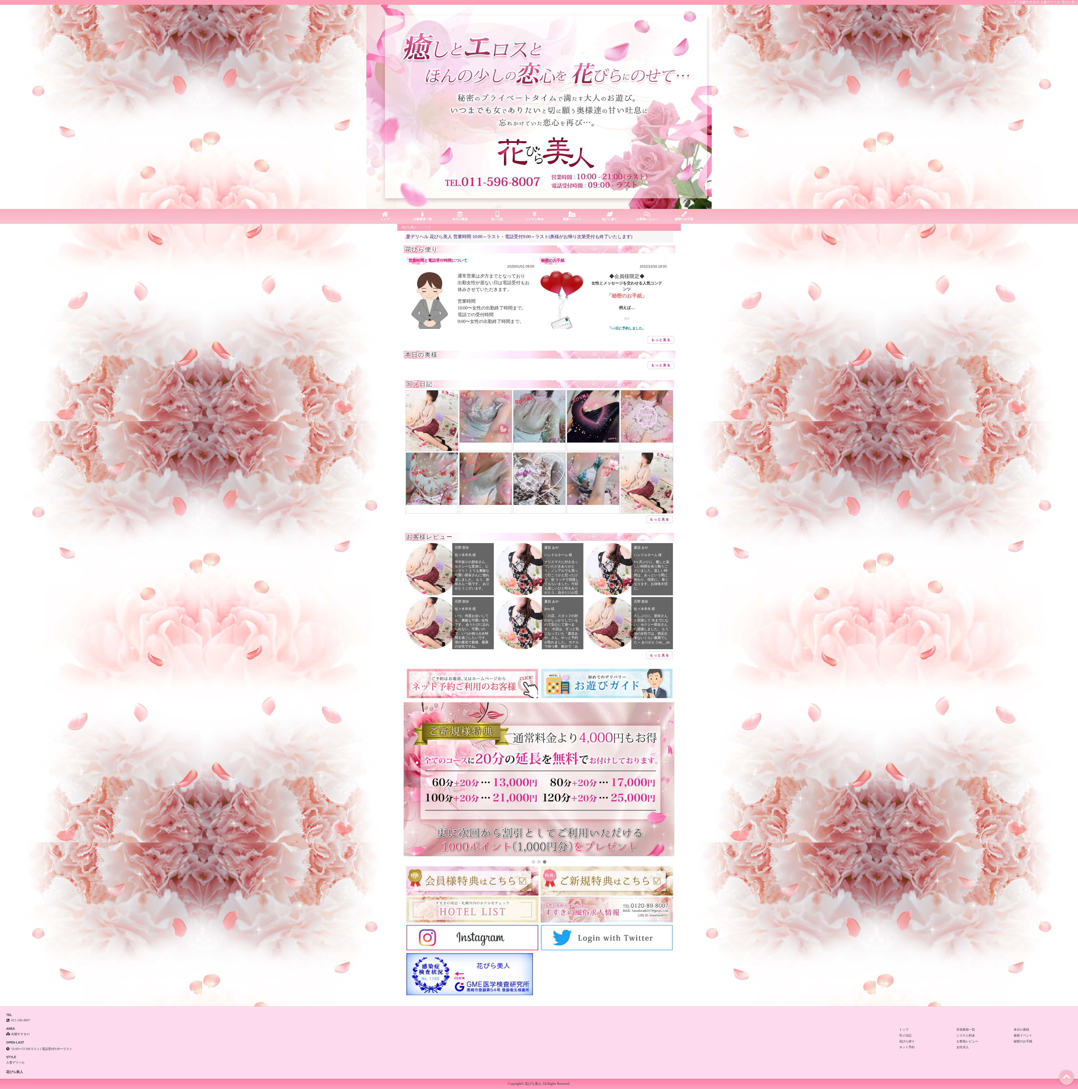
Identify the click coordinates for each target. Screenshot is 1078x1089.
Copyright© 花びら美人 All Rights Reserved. (539, 1084)
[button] (533, 862)
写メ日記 (497, 219)
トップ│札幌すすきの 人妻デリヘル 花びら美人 (1042, 2)
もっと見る (661, 339)
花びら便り (609, 219)
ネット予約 (907, 1047)
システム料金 (534, 219)
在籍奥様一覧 (422, 219)
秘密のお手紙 (684, 219)
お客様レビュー (647, 219)
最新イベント (572, 219)
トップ (385, 219)
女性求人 (962, 1047)
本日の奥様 (460, 219)
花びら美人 (409, 227)
